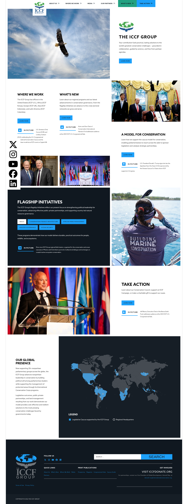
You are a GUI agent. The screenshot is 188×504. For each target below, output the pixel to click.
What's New (126, 3)
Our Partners (107, 3)
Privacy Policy (29, 485)
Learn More (125, 61)
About (21, 221)
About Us (53, 3)
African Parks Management (73, 221)
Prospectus (81, 472)
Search (157, 457)
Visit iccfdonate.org (157, 471)
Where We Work (72, 3)
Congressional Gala (100, 472)
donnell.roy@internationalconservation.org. (158, 477)
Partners (46, 475)
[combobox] (117, 457)
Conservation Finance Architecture (44, 221)
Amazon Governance (27, 227)
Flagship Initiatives (39, 202)
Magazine (89, 472)
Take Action (145, 3)
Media (90, 3)
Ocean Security (47, 227)
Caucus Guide (111, 472)
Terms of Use (20, 485)
